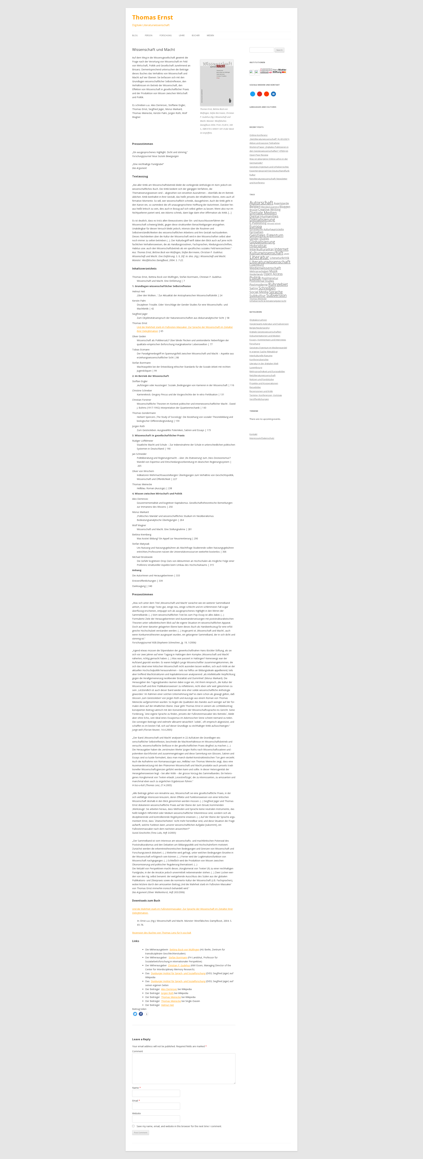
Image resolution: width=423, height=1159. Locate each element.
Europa (256, 226)
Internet (281, 249)
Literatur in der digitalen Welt (264, 363)
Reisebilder (255, 387)
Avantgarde (281, 203)
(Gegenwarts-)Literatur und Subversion (269, 323)
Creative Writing (269, 209)
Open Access (273, 274)
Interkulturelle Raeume (261, 355)
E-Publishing (258, 223)
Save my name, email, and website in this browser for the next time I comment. (179, 1126)
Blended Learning (270, 206)
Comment (137, 1051)
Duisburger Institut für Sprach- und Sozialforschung (178, 973)
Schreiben (267, 287)
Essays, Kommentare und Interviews (268, 339)
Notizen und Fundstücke (262, 379)
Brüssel (254, 209)
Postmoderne (259, 285)
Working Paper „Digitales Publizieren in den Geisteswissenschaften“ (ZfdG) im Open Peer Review (269, 150)
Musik (273, 271)
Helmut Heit (167, 1005)
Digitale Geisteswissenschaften (265, 331)
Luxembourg (256, 367)
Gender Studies (259, 238)
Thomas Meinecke (171, 997)
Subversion (276, 295)
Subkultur (258, 295)
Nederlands (256, 274)
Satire (254, 288)
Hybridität (258, 245)
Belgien (255, 206)
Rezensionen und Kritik (261, 391)
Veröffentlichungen (259, 399)
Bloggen (284, 206)
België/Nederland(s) (259, 327)
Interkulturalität (262, 249)
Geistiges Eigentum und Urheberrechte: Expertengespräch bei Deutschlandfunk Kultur (269, 170)
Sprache (276, 291)
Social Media (259, 292)
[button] (135, 1014)
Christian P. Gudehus (179, 965)
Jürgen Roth (167, 993)
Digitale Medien (263, 212)
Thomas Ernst (152, 17)
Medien (210, 35)
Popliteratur (270, 278)
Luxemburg (257, 265)
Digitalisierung (262, 219)
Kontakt (253, 434)
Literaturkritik (279, 258)
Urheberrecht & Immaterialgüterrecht (268, 300)
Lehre (182, 35)
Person (148, 35)
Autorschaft (261, 203)
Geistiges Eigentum (266, 235)
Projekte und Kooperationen (264, 383)
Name (136, 1087)
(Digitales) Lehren (258, 319)
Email (136, 1100)
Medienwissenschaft (265, 268)
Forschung (166, 35)
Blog (135, 35)
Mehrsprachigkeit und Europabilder (267, 371)
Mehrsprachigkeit (259, 271)
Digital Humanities (264, 216)
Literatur (259, 257)
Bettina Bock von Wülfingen (184, 949)
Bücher (196, 35)
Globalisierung (262, 241)
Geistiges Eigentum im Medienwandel (268, 347)
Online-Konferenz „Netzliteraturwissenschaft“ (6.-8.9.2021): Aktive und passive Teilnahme (269, 139)
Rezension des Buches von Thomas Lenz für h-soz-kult (161, 932)
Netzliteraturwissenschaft (262, 375)
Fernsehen (256, 232)
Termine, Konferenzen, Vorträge (266, 395)
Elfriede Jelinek (274, 223)
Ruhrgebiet (278, 284)
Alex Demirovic (169, 989)
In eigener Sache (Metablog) (263, 351)
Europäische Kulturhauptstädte (267, 229)
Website (136, 1113)
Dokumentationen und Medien (265, 335)
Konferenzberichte (259, 359)
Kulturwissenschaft (266, 252)
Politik (255, 277)
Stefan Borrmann (178, 957)
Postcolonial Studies (262, 281)
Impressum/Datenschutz (262, 438)
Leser (286, 253)
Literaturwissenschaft (270, 261)
